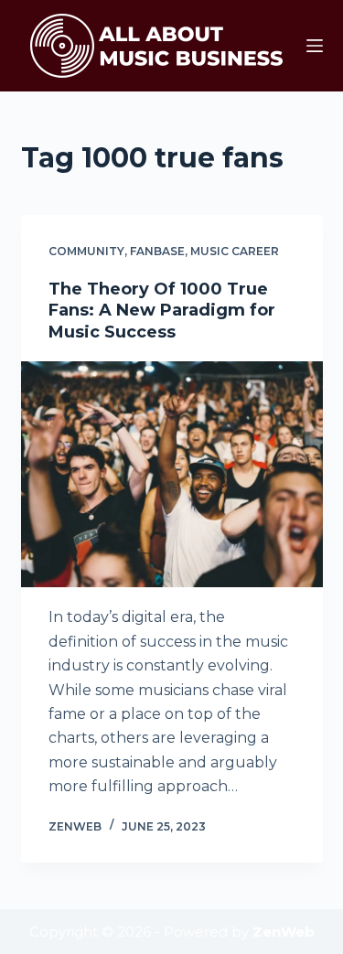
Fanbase (157, 251)
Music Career (234, 251)
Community (86, 251)
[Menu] (314, 46)
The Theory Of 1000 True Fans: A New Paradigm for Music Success (161, 310)
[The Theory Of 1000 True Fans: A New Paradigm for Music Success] (172, 474)
